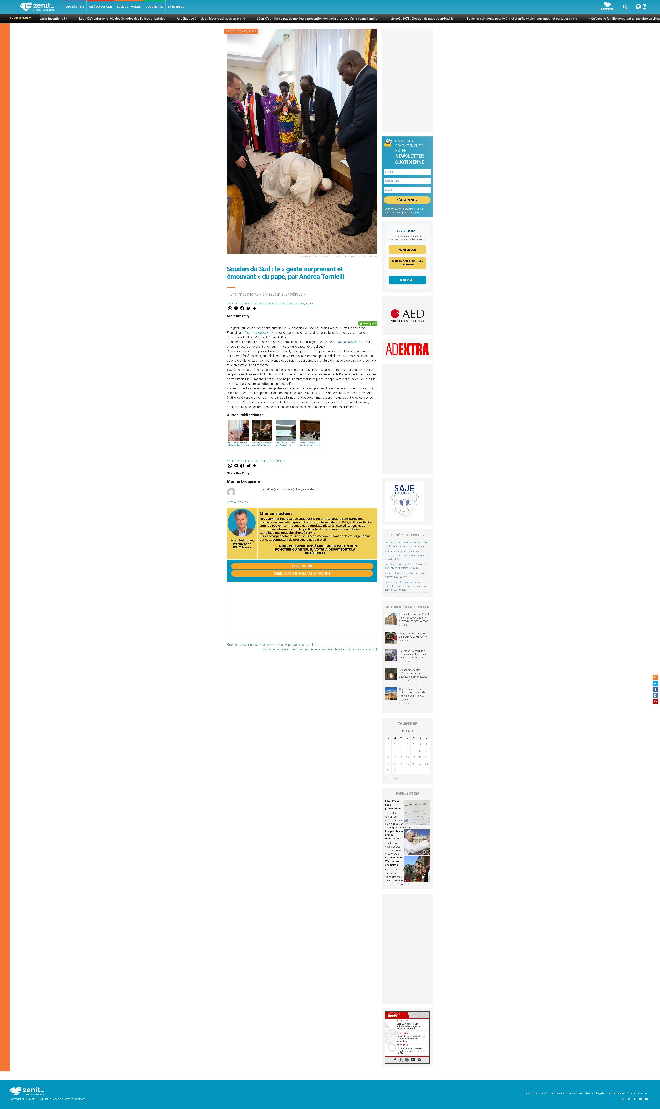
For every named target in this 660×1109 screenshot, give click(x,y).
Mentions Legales (595, 1093)
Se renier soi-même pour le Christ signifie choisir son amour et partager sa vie (279, 18)
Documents (154, 6)
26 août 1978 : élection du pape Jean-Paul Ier (180, 18)
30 (394, 770)
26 (413, 764)
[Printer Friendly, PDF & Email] (367, 323)
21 (426, 757)
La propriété (557, 1093)
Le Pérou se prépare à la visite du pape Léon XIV (549, 18)
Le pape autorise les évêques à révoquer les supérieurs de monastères (413, 673)
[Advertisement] (302, 611)
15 (388, 757)
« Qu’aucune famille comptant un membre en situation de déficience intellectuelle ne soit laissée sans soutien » (425, 18)
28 (426, 764)
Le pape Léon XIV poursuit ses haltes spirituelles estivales (393, 865)
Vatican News (346, 342)
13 (420, 751)
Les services (574, 1093)
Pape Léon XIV (74, 6)
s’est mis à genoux (256, 332)
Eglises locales (236, 31)
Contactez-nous (637, 1093)
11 (407, 751)
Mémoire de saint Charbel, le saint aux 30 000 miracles (414, 635)
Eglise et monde (129, 6)
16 (394, 757)
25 (407, 764)
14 (426, 751)
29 (388, 770)
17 (401, 757)
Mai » (395, 778)
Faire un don (177, 6)
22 (388, 764)
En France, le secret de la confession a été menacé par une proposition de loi (413, 654)
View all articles (237, 502)
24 (401, 764)
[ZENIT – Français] (41, 7)
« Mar (388, 778)
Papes (252, 31)
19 (413, 757)
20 (420, 757)
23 (394, 764)
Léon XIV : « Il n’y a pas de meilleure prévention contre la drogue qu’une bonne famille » (76, 18)
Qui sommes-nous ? (536, 1093)
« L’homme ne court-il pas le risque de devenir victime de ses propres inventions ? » (407, 555)
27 (420, 764)
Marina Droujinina (267, 303)
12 (413, 751)
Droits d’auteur (616, 1093)
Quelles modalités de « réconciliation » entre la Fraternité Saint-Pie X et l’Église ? (412, 694)
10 (401, 751)
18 (407, 757)
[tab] (396, 1015)
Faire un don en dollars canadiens (302, 573)
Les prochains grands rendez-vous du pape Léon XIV (394, 838)
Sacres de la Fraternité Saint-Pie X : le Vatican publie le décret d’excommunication (414, 617)
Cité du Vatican (100, 6)
